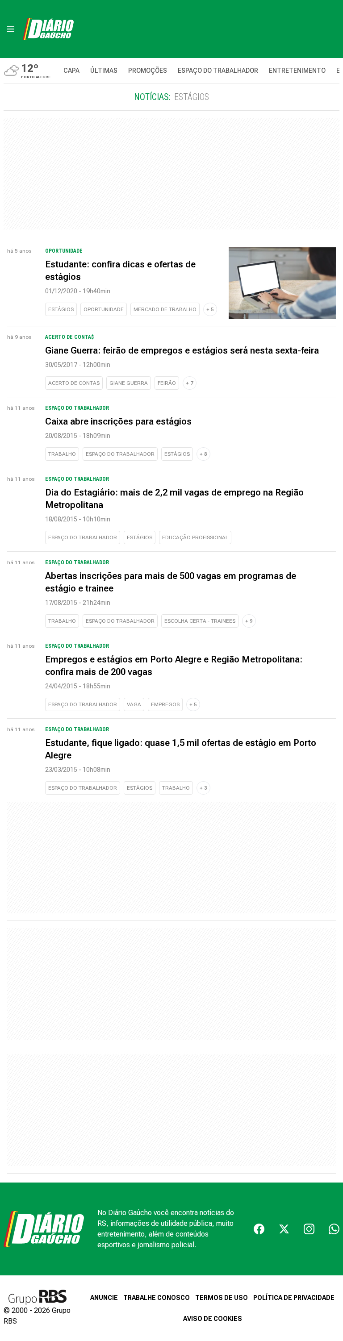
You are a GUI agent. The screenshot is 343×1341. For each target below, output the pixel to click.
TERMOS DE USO (221, 1297)
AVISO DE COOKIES (212, 1318)
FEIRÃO (167, 383)
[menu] (10, 29)
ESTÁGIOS (61, 309)
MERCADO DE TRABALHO (165, 309)
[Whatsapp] (334, 1229)
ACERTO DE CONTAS (74, 383)
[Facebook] (259, 1229)
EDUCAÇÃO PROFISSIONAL (195, 537)
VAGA (134, 704)
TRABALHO (62, 454)
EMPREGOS (165, 704)
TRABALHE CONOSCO (156, 1297)
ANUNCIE (104, 1297)
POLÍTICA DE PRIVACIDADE (294, 1297)
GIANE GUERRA (128, 383)
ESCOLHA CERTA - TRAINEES (199, 621)
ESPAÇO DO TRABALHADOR (120, 454)
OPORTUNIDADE (104, 309)
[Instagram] (309, 1229)
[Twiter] (284, 1229)
